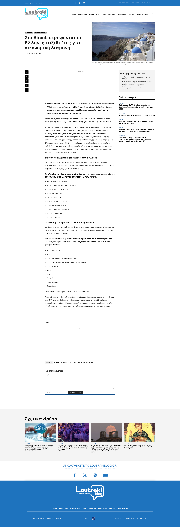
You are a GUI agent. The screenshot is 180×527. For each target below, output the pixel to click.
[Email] (26, 81)
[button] (152, 14)
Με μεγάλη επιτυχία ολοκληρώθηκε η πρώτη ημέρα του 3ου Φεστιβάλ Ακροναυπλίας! (136, 130)
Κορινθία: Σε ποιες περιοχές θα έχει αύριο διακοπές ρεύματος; (136, 122)
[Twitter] (75, 3)
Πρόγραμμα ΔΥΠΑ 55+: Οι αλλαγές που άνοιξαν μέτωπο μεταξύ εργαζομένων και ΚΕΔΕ (136, 107)
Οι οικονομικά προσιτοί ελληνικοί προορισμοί (134, 88)
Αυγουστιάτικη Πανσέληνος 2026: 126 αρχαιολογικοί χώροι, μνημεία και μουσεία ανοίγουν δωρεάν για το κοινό (105, 449)
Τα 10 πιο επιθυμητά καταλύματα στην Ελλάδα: (136, 78)
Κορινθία (122, 135)
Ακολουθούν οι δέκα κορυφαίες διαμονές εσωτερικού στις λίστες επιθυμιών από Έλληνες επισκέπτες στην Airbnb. (137, 83)
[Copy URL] (26, 85)
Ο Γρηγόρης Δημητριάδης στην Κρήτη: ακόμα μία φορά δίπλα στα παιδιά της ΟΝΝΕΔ (73, 448)
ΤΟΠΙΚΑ (121, 119)
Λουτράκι (122, 113)
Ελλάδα (36, 32)
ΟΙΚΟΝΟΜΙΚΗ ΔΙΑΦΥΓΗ (85, 362)
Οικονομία (43, 32)
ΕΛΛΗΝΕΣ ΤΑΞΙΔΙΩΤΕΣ (68, 362)
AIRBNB (56, 362)
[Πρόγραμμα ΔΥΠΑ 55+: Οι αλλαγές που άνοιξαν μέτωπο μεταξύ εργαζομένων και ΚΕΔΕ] (40, 432)
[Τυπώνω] (26, 90)
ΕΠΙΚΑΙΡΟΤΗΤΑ (29, 32)
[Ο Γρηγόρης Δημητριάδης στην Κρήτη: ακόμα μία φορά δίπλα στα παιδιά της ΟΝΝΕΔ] (73, 432)
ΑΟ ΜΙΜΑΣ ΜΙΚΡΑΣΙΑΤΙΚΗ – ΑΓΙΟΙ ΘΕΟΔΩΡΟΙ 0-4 (137, 115)
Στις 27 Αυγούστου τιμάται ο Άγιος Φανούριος (138, 447)
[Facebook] (71, 3)
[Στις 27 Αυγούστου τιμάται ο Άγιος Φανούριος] (139, 432)
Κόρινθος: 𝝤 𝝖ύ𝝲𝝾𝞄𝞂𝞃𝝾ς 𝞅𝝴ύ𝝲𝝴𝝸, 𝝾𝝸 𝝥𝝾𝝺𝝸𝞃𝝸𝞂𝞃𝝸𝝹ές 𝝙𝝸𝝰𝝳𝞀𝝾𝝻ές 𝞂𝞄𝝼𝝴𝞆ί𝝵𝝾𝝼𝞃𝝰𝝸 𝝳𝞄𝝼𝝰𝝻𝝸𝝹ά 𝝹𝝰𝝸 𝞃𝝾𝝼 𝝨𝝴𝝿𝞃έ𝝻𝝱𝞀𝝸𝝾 (135, 139)
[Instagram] (79, 3)
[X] (26, 77)
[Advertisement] (80, 85)
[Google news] (83, 3)
